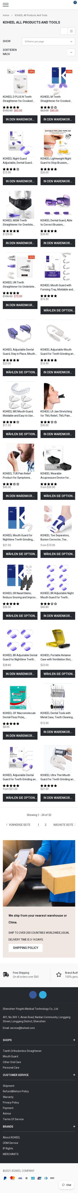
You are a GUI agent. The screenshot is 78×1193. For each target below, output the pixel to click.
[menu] (6, 5)
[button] (11, 107)
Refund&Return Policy (16, 1091)
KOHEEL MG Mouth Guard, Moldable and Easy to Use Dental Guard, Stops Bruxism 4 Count (18, 414)
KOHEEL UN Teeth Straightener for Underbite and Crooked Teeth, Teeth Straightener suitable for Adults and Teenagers (18, 285)
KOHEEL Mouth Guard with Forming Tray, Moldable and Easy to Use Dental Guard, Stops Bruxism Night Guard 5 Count (57, 287)
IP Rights (8, 1149)
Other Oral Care (12, 1062)
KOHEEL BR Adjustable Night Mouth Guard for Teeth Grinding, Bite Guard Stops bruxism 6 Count (57, 595)
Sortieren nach (10, 52)
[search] (15, 4)
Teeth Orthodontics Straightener (22, 1051)
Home (6, 15)
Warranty (8, 1097)
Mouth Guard (10, 1057)
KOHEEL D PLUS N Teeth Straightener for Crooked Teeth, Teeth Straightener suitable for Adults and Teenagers (18, 99)
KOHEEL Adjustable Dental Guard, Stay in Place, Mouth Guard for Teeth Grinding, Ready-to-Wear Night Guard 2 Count (20, 352)
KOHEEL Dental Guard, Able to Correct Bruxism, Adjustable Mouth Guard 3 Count (56, 223)
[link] (20, 81)
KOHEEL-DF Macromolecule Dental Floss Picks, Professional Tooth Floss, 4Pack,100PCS (19, 715)
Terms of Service (13, 1119)
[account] (64, 5)
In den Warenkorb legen (21, 119)
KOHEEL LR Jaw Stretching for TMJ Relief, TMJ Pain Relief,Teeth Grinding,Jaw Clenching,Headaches (56, 414)
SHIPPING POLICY (25, 948)
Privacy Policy (11, 1103)
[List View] (71, 31)
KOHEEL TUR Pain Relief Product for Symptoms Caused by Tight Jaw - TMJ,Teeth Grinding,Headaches (17, 476)
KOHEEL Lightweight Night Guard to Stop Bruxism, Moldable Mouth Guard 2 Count (56, 161)
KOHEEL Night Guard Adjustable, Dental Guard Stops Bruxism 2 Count (17, 161)
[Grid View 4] (64, 31)
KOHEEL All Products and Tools (31, 15)
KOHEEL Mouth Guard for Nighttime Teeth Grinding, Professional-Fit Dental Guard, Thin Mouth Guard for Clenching (19, 537)
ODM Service (10, 1143)
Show (6, 41)
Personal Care (11, 1068)
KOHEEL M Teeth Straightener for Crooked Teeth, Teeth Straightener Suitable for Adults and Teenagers (56, 99)
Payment (8, 1108)
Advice (7, 1114)
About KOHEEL (11, 1138)
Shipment (8, 1086)
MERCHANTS (11, 1154)
